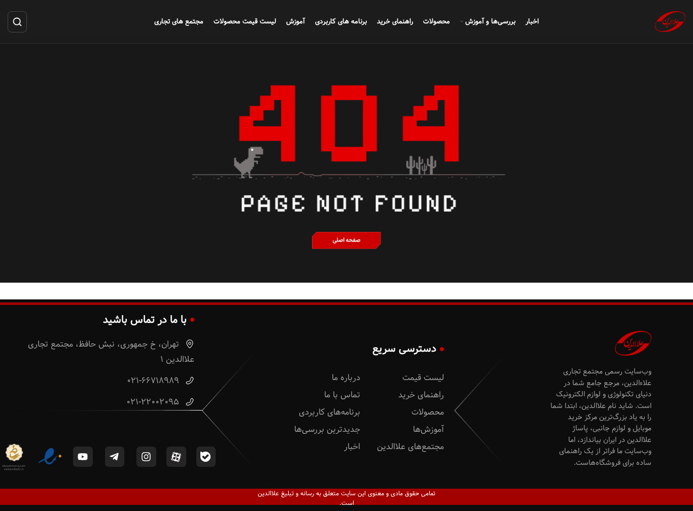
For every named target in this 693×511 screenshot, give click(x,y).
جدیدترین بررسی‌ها (327, 429)
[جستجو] (17, 21)
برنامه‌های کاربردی (329, 412)
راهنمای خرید (421, 395)
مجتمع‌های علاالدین (410, 447)
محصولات (427, 412)
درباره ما (346, 378)
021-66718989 (154, 381)
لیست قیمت (423, 378)
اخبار (352, 447)
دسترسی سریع (404, 348)
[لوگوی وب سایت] (670, 21)
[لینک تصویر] (347, 240)
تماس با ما (342, 395)
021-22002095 (154, 402)
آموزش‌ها (428, 429)
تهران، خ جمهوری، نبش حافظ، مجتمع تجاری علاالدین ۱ (111, 351)
